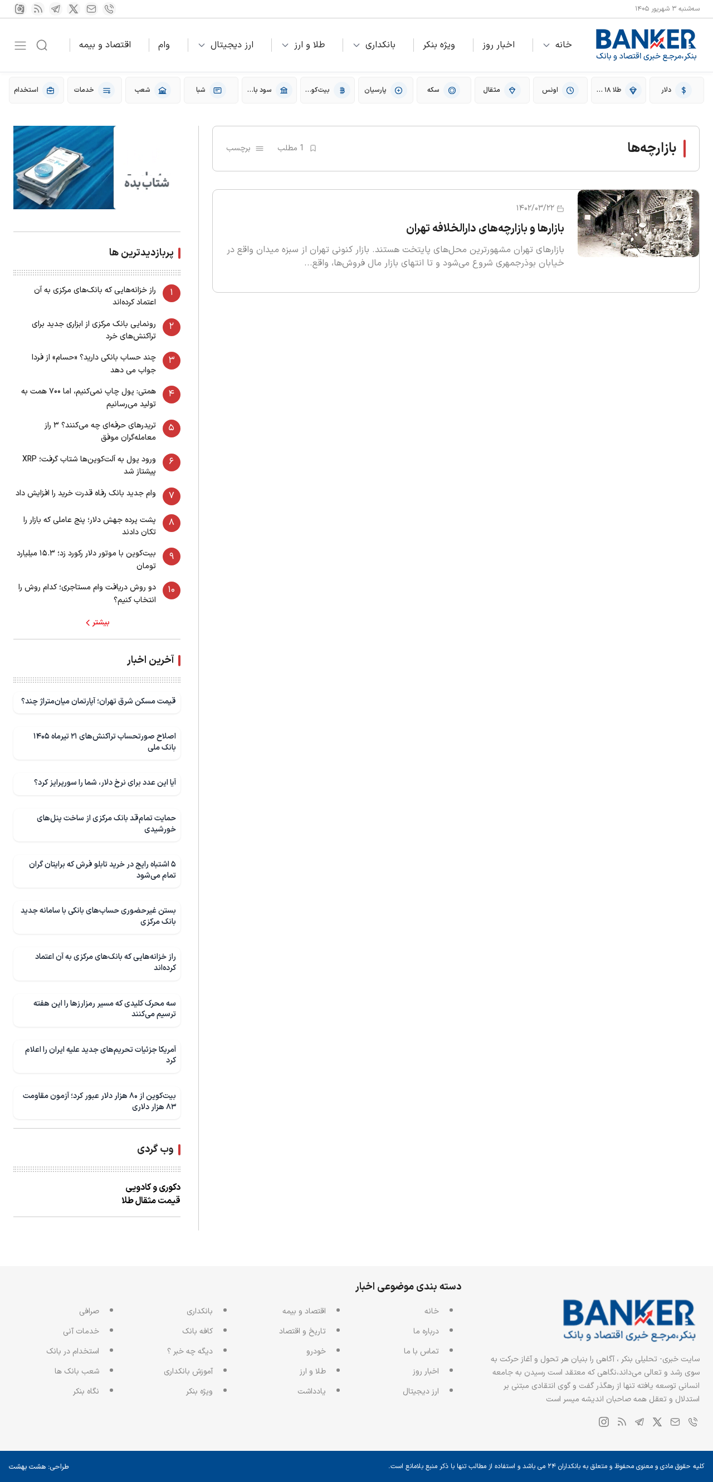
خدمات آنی (81, 1331)
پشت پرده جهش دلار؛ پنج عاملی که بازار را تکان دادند (89, 526)
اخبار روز (498, 45)
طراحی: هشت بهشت (39, 1467)
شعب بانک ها (77, 1371)
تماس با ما (421, 1351)
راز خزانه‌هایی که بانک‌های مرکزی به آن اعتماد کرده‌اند (95, 296)
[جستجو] (41, 45)
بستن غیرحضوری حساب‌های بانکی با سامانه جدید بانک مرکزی (98, 916)
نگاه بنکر (86, 1391)
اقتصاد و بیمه (105, 45)
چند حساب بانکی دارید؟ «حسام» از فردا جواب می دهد (94, 364)
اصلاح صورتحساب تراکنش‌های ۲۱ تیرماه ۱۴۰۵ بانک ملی (104, 742)
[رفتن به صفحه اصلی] (647, 45)
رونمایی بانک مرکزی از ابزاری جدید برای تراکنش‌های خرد (94, 330)
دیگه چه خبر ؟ (190, 1351)
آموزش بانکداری (188, 1371)
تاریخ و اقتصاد (302, 1331)
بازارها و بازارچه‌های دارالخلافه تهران (485, 228)
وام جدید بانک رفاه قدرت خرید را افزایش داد (86, 493)
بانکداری (380, 45)
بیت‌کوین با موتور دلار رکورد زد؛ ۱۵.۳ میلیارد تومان (86, 560)
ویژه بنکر (439, 45)
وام (164, 45)
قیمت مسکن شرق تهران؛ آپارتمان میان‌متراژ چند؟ (98, 701)
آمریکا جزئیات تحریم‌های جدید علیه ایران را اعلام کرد (100, 1055)
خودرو (316, 1351)
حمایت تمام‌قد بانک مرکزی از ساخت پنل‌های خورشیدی (106, 824)
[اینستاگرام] (20, 9)
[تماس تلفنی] (109, 9)
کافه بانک (197, 1331)
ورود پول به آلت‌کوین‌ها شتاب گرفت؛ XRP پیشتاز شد (89, 465)
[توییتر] (73, 9)
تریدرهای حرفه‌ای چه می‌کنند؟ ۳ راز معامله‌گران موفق (100, 432)
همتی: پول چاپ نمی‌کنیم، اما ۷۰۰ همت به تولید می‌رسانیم (88, 398)
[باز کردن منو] (20, 45)
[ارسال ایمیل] (91, 9)
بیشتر (101, 622)
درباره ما (426, 1331)
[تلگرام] (55, 9)
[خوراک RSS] (38, 9)
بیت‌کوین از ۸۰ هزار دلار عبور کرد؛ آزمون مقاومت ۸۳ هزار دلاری (99, 1101)
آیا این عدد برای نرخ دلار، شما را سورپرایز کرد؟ (105, 783)
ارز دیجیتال (232, 45)
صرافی (89, 1311)
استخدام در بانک (72, 1351)
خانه (563, 45)
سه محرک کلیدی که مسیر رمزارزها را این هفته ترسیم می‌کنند (104, 1009)
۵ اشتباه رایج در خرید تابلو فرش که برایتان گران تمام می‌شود (102, 870)
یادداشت (311, 1391)
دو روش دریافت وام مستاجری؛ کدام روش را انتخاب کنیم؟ (87, 593)
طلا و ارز (309, 45)
